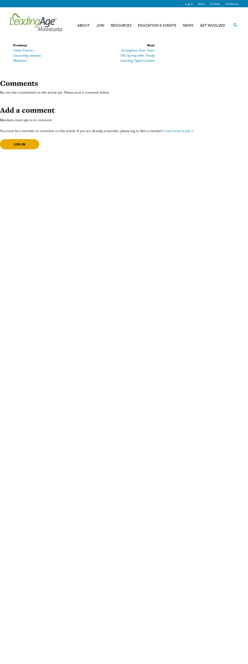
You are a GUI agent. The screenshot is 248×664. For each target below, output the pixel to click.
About (84, 25)
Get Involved (212, 25)
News (188, 25)
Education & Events (157, 25)
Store (201, 3)
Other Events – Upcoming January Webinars (27, 55)
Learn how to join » (179, 130)
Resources (121, 25)
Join (100, 25)
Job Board (231, 3)
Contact (215, 3)
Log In (189, 3)
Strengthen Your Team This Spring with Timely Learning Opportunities (137, 55)
